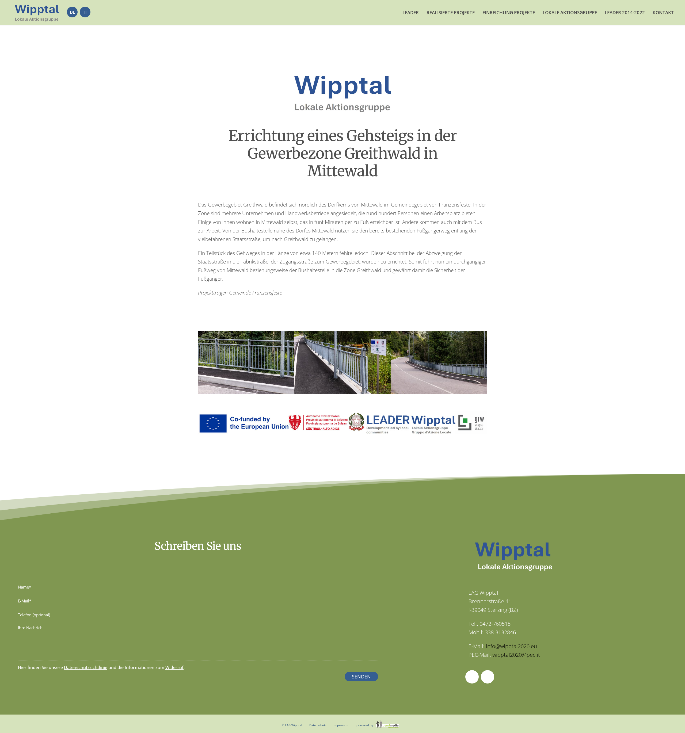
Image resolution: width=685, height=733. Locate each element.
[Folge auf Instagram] (487, 677)
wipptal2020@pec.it (516, 654)
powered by (365, 725)
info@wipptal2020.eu (511, 646)
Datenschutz (317, 725)
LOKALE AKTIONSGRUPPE (570, 12)
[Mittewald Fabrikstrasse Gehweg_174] (342, 394)
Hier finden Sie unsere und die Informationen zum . (101, 667)
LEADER (410, 12)
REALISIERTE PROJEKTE (451, 12)
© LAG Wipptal (292, 725)
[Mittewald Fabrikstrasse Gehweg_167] (246, 394)
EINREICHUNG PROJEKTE (508, 12)
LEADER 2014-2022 (625, 12)
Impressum (341, 725)
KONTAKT (663, 12)
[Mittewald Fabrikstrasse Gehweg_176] (439, 394)
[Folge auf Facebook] (472, 677)
